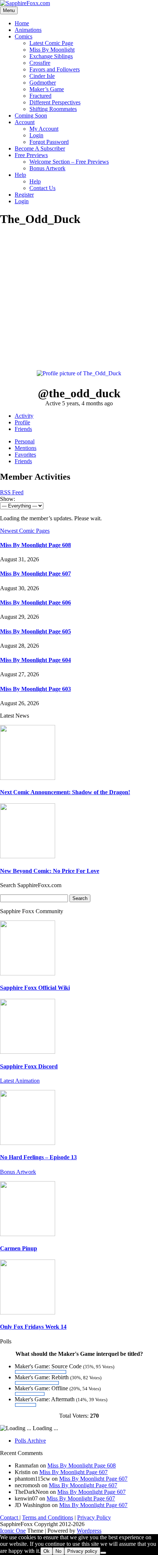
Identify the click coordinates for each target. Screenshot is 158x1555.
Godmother (42, 82)
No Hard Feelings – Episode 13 (38, 1157)
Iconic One (13, 1531)
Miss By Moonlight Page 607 (35, 573)
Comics (23, 36)
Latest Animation (20, 1081)
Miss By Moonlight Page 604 (35, 660)
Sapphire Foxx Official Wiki (35, 988)
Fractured (40, 96)
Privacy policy (82, 1551)
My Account (43, 129)
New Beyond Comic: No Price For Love (49, 871)
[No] (103, 1553)
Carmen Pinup (18, 1248)
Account (25, 122)
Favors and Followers (54, 69)
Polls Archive (30, 1440)
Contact (9, 1517)
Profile (22, 422)
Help (20, 175)
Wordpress (89, 1531)
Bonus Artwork (47, 168)
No (58, 1551)
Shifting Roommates (53, 109)
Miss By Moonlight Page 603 (35, 689)
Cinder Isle (42, 76)
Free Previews (31, 155)
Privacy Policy (94, 1517)
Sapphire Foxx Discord (29, 1066)
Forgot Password (49, 142)
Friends (23, 429)
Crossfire (39, 63)
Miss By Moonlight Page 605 (35, 631)
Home (22, 23)
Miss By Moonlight (52, 49)
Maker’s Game (46, 89)
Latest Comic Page (51, 43)
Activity (24, 416)
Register (24, 194)
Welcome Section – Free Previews (69, 162)
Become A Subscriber (40, 148)
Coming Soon (31, 115)
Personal (25, 441)
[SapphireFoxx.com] (25, 3)
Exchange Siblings (51, 56)
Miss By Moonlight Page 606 (35, 602)
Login (36, 135)
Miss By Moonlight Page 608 (35, 545)
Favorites (25, 454)
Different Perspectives (54, 102)
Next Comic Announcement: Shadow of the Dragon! (65, 792)
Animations (28, 30)
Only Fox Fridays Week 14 (33, 1327)
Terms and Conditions (47, 1517)
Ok (46, 1551)
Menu (9, 10)
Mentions (25, 448)
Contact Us (42, 188)
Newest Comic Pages (25, 531)
